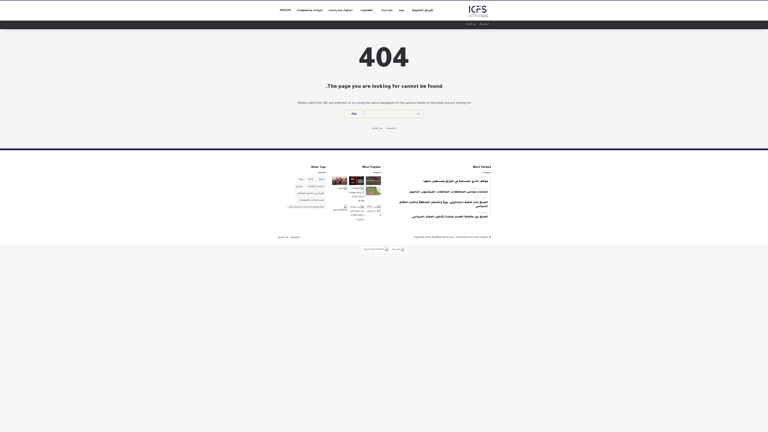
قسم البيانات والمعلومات (311, 200)
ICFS (311, 180)
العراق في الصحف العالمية (311, 193)
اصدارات (387, 10)
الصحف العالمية (316, 186)
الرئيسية (484, 24)
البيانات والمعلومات (310, 10)
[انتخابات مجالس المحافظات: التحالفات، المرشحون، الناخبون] (339, 209)
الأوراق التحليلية (422, 10)
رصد (401, 10)
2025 (321, 180)
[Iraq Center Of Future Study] (479, 11)
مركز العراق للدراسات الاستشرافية (306, 207)
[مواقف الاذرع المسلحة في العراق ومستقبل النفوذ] (356, 213)
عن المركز (471, 24)
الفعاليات (366, 10)
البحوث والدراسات (340, 10)
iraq (301, 180)
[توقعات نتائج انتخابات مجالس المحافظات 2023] (339, 191)
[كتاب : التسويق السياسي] (356, 180)
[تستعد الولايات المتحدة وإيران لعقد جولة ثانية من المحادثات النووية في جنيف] (373, 211)
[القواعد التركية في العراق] (373, 191)
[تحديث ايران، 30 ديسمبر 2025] (373, 180)
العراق (299, 186)
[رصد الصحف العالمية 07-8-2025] (356, 195)
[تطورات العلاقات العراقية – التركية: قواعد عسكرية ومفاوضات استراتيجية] (339, 180)
